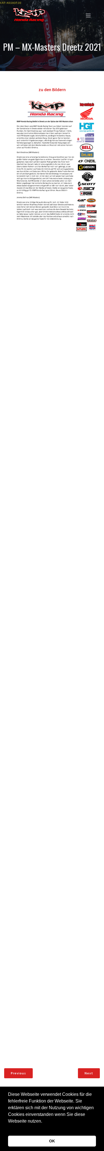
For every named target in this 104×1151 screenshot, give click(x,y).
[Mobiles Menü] (88, 15)
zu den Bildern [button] (52, 89)
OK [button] (52, 1141)
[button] (9, 1128)
